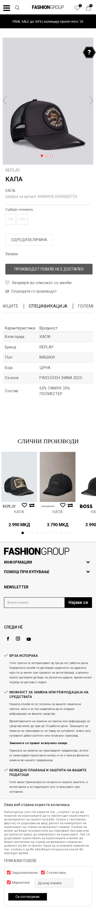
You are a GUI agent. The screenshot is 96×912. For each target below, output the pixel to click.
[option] (48, 21)
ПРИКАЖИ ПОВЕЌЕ (20, 861)
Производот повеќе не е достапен (48, 269)
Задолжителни (25, 873)
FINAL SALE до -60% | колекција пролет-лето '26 (48, 21)
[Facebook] (8, 639)
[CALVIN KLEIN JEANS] (47, 506)
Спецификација (48, 306)
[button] (17, 8)
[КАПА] (19, 477)
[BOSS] (86, 506)
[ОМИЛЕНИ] (80, 9)
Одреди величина (29, 240)
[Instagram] (18, 638)
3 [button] (52, 156)
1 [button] (42, 156)
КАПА (10, 190)
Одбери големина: (19, 209)
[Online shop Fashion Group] (48, 7)
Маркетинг (21, 882)
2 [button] (47, 156)
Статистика (56, 873)
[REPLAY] (9, 506)
